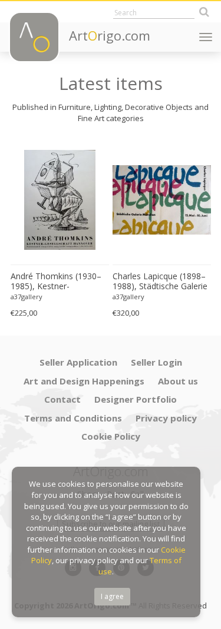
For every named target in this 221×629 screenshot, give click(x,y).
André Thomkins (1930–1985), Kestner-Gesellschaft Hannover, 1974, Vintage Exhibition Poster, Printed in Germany (56, 281)
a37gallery (26, 296)
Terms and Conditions (73, 418)
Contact (62, 399)
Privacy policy (166, 418)
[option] (60, 229)
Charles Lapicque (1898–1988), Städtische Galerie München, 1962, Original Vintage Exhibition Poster (160, 281)
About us (178, 381)
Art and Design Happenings (84, 381)
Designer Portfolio (135, 399)
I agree (112, 596)
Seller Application (78, 362)
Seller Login (156, 362)
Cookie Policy (110, 436)
